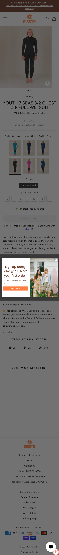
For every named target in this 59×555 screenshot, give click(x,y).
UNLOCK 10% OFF (15, 288)
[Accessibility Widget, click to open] (56, 552)
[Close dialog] (55, 260)
